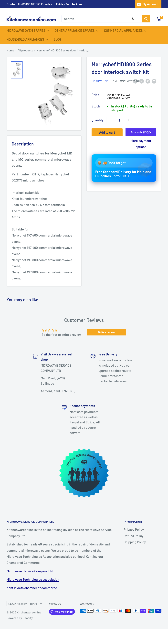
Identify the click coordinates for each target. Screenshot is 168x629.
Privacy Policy (134, 529)
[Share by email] (154, 81)
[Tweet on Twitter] (148, 81)
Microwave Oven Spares (26, 30)
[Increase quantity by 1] (128, 120)
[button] (133, 18)
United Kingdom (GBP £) (22, 603)
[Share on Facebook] (135, 81)
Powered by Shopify (20, 618)
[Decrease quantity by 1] (110, 120)
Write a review (106, 332)
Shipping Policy (135, 542)
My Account (150, 4)
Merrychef (100, 81)
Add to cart (107, 132)
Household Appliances (25, 39)
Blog (57, 39)
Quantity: (98, 120)
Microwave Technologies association (33, 579)
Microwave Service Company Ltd (30, 571)
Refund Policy (134, 536)
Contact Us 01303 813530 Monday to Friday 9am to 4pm (44, 4)
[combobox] (102, 18)
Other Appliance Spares (75, 30)
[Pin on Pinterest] (141, 81)
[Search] (146, 18)
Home (10, 50)
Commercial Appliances (123, 30)
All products (25, 50)
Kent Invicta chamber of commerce (32, 588)
